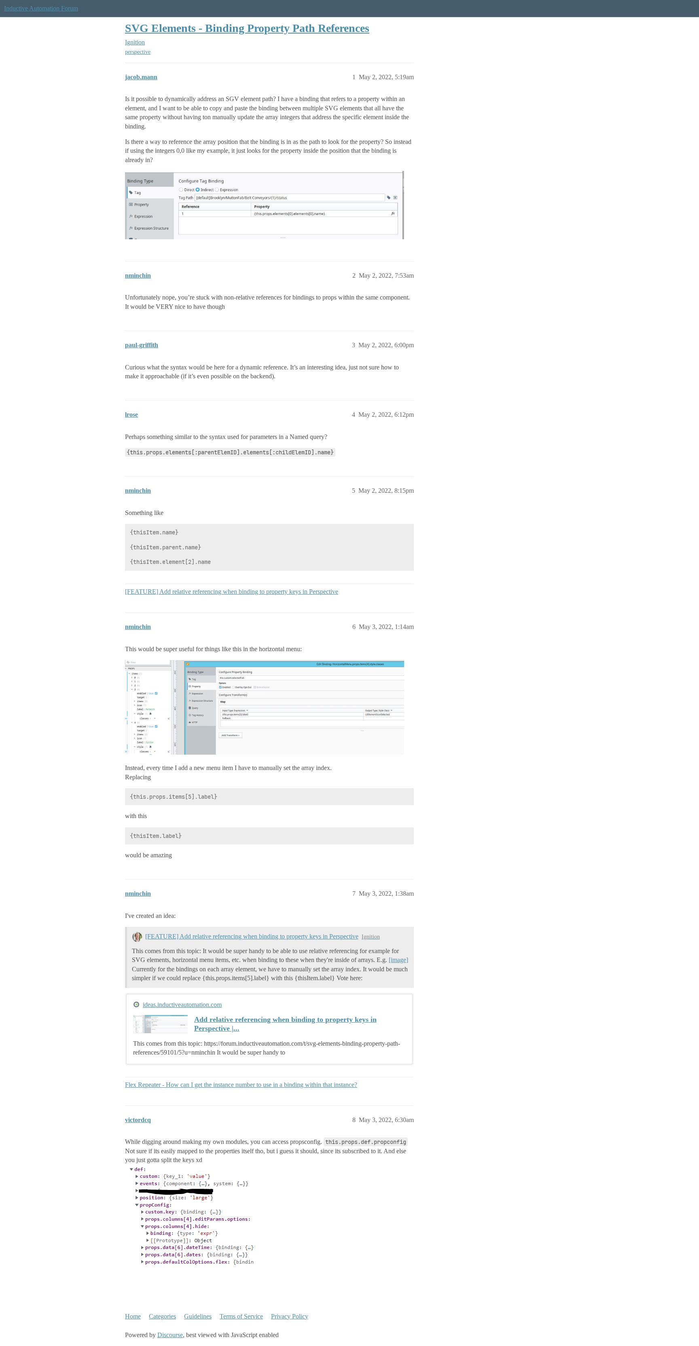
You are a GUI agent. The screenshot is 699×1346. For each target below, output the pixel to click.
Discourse (170, 1334)
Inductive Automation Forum (41, 8)
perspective (137, 52)
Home (133, 1316)
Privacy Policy (289, 1316)
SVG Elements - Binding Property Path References (247, 28)
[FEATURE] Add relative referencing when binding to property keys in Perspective (231, 591)
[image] (398, 959)
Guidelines (198, 1316)
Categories (162, 1316)
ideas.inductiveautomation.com (182, 1004)
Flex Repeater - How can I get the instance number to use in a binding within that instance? (241, 1084)
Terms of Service (241, 1316)
